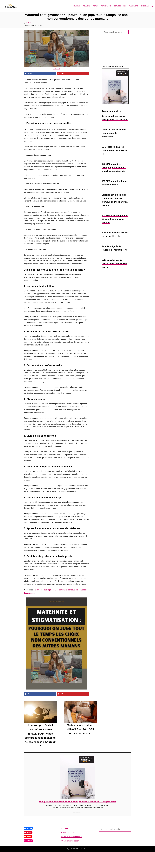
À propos (65, 828)
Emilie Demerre (30, 23)
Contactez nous (67, 832)
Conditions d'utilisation (70, 841)
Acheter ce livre (77, 812)
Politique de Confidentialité (71, 837)
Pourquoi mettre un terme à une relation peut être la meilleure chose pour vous (77, 801)
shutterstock (56, 69)
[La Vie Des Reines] (22, 6)
